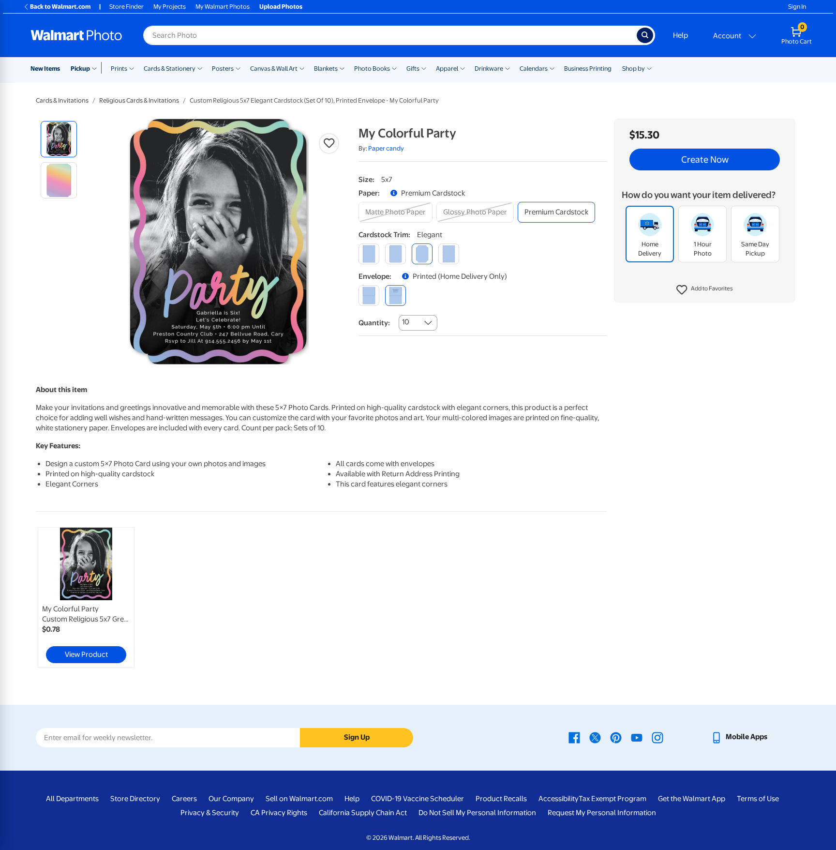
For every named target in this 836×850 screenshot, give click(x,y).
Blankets (326, 68)
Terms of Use (758, 798)
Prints (119, 68)
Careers (184, 798)
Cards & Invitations (62, 100)
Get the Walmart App (691, 798)
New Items (45, 68)
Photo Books (372, 68)
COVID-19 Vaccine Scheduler (417, 798)
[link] (86, 597)
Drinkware (489, 68)
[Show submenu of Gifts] (424, 68)
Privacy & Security (209, 812)
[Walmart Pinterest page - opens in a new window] (616, 736)
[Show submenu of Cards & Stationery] (200, 68)
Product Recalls (501, 798)
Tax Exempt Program (612, 798)
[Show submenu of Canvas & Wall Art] (302, 68)
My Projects (169, 6)
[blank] (368, 295)
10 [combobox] (405, 322)
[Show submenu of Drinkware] (507, 68)
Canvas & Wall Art (274, 68)
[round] (395, 253)
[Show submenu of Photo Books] (394, 68)
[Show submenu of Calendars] (552, 68)
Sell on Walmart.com (299, 798)
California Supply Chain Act (363, 812)
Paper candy (386, 148)
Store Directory (135, 798)
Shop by (633, 68)
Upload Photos (280, 6)
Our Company (231, 798)
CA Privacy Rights (279, 812)
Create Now (705, 159)
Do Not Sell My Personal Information (477, 812)
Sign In (797, 6)
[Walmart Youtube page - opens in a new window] (636, 736)
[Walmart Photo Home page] (76, 35)
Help (680, 35)
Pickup (80, 68)
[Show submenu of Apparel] (462, 68)
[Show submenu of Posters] (238, 68)
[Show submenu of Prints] (131, 68)
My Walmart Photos (222, 6)
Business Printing (588, 68)
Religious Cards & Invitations (139, 100)
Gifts (412, 68)
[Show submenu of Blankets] (342, 68)
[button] (705, 290)
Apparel (447, 68)
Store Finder (126, 6)
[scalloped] (448, 253)
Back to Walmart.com (60, 6)
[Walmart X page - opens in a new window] (595, 736)
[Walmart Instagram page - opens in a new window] (657, 736)
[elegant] (422, 253)
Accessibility (558, 798)
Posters (223, 68)
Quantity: (374, 323)
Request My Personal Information (602, 812)
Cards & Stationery (169, 68)
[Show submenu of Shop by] (649, 68)
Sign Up (357, 737)
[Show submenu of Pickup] (96, 68)
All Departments (72, 798)
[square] (368, 253)
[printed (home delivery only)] (395, 295)
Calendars (534, 68)
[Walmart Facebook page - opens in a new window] (574, 736)
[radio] (59, 139)
